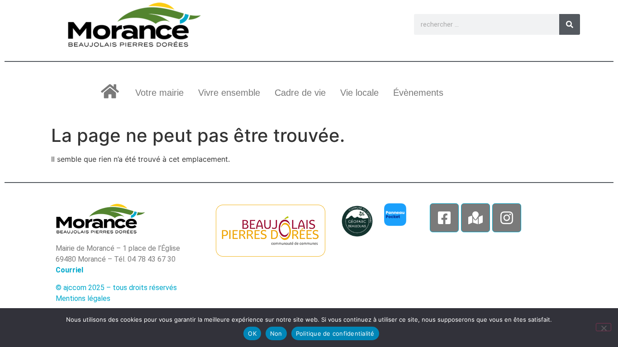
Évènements (418, 93)
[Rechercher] (569, 24)
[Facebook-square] (444, 217)
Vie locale (359, 93)
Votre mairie (159, 93)
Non (276, 333)
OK (252, 333)
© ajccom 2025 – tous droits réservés (116, 287)
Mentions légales (83, 298)
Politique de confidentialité (335, 333)
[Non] (603, 327)
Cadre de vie (300, 93)
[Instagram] (506, 217)
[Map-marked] (475, 217)
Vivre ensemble (229, 93)
